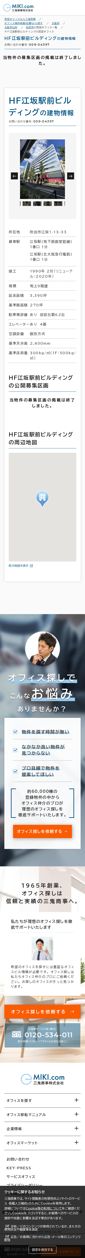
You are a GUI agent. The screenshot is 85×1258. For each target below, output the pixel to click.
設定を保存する (42, 1249)
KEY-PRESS (19, 1168)
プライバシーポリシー (25, 1185)
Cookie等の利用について (44, 1208)
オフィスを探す (19, 1100)
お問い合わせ (18, 1159)
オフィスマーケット (22, 1143)
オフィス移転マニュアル (26, 1114)
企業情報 (14, 1129)
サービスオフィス (21, 1176)
